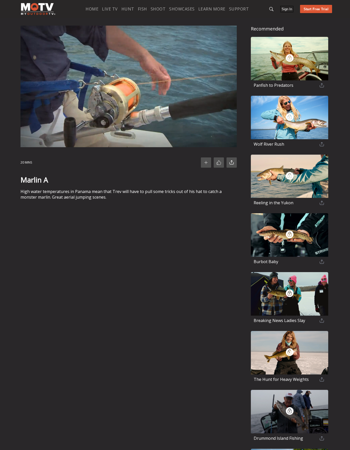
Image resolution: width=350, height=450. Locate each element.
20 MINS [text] (26, 162)
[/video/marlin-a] (38, 13)
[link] (38, 9)
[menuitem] (92, 8)
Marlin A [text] (34, 180)
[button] (271, 9)
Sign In (287, 9)
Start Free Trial (316, 9)
